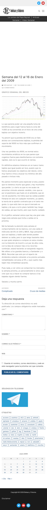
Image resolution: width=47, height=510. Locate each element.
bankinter (14, 424)
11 (42, 464)
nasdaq (15, 438)
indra (12, 435)
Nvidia (29, 438)
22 (23, 470)
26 (5, 472)
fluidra (42, 428)
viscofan (40, 445)
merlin (34, 435)
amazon (24, 421)
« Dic (4, 479)
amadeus (15, 421)
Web (3, 353)
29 (23, 472)
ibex (34, 431)
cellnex (40, 424)
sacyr (5, 445)
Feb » (10, 479)
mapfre (19, 435)
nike (22, 438)
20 (11, 470)
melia (27, 435)
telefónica (31, 445)
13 (11, 467)
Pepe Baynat (7, 85)
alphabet (6, 421)
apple (40, 421)
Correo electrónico (11, 344)
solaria (22, 445)
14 (17, 467)
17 (36, 467)
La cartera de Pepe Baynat (19, 17)
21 (17, 470)
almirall (35, 417)
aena (28, 417)
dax (12, 428)
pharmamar (39, 438)
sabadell (36, 442)
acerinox (14, 417)
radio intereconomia (10, 442)
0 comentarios (8, 87)
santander (13, 445)
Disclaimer (6, 498)
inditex (5, 435)
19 (5, 470)
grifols (14, 431)
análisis (33, 421)
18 (42, 467)
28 (17, 472)
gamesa (6, 431)
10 (36, 464)
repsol (22, 442)
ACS (22, 417)
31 (36, 472)
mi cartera (6, 438)
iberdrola (27, 431)
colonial (5, 428)
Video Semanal (28, 20)
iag (20, 431)
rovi (28, 442)
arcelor (5, 424)
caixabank (31, 424)
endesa (34, 428)
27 (11, 472)
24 (36, 470)
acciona (6, 417)
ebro (18, 428)
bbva (22, 424)
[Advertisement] (23, 46)
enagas (25, 428)
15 (23, 467)
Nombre (6, 334)
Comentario (7, 314)
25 (42, 470)
